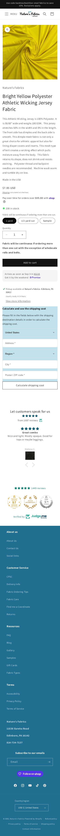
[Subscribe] (49, 762)
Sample (47, 220)
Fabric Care (13, 599)
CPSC (9, 576)
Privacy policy (14, 824)
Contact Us (12, 548)
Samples (11, 657)
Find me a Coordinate (18, 606)
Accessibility (13, 693)
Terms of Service (15, 708)
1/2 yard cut (28, 220)
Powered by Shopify (33, 819)
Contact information (31, 829)
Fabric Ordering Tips (17, 591)
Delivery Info (13, 584)
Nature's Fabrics (17, 819)
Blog (9, 642)
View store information (18, 301)
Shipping (6, 192)
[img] (30, 416)
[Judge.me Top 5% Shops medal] (46, 502)
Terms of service (31, 824)
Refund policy (51, 819)
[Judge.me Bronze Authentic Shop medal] (30, 502)
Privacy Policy (14, 701)
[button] (6, 14)
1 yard (9, 220)
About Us (12, 540)
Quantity (6, 228)
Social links (13, 555)
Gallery (10, 650)
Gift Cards (12, 665)
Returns (11, 614)
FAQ (9, 635)
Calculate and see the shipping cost (24, 308)
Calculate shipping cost (30, 385)
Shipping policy (48, 824)
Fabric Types (13, 672)
